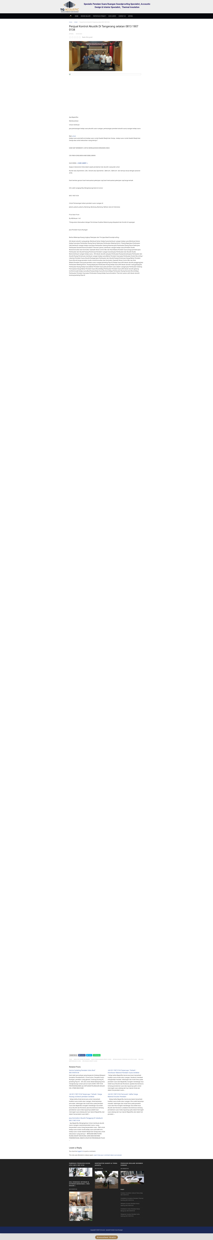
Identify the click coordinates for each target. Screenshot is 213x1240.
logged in (80, 1151)
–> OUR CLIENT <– (82, 163)
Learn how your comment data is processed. (108, 1155)
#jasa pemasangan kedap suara (101, 1059)
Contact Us (122, 16)
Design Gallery (86, 16)
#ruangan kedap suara (89, 1061)
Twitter (89, 1055)
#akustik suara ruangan (82, 1059)
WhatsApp (97, 1055)
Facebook (82, 1055)
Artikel (130, 16)
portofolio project (99, 16)
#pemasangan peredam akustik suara (125, 1059)
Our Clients (112, 16)
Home (76, 16)
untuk (74, 136)
